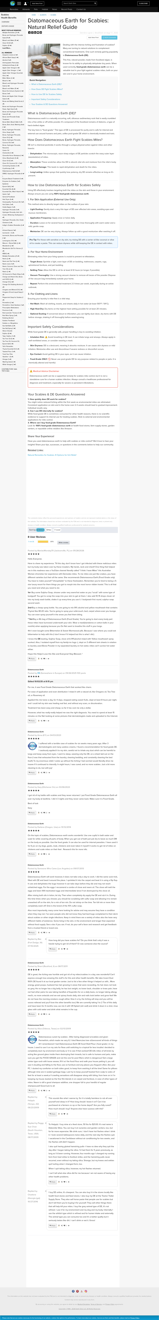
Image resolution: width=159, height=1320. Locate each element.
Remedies (14, 9)
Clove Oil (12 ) (7, 43)
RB (38, 673)
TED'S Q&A (5, 371)
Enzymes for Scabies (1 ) (11, 181)
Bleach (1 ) (6, 81)
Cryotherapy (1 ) (8, 168)
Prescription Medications (10, 308)
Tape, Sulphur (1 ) (8, 336)
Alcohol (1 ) (6, 60)
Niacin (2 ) (6, 271)
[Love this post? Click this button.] (64, 949)
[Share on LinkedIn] (35, 33)
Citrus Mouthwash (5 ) (10, 158)
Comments (110, 37)
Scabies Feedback (8, 320)
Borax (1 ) (6, 94)
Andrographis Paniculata (10, 63)
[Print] (41, 33)
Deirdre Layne (86, 33)
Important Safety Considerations (45, 99)
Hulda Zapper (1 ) (8, 207)
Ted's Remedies (7, 346)
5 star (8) (31, 541)
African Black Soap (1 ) (10, 57)
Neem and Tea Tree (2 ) (10, 261)
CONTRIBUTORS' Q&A (9, 369)
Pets (36, 9)
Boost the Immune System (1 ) (13, 91)
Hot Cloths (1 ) (7, 204)
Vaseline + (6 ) (7, 357)
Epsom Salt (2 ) (8, 186)
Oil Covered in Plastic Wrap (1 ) (13, 274)
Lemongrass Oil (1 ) (9, 241)
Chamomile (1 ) (7, 153)
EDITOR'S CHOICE (8, 26)
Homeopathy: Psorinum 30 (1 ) (13, 202)
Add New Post (37, 3)
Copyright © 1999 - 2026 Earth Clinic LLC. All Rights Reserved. (79, 1309)
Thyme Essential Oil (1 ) (10, 349)
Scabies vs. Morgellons (10, 323)
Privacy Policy (110, 1304)
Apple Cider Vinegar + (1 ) (11, 70)
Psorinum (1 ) (7, 310)
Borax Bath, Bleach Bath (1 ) (12, 122)
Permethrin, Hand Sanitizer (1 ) (13, 305)
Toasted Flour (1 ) (8, 351)
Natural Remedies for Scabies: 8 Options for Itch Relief (52, 455)
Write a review (63, 542)
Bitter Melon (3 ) (8, 78)
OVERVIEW (5, 22)
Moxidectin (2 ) (8, 246)
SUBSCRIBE (143, 3)
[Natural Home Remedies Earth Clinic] (13, 4)
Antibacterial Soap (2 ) (10, 65)
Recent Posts (66, 9)
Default (41, 530)
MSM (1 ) (5, 254)
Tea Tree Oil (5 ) (8, 339)
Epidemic (5, 184)
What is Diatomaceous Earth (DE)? (46, 84)
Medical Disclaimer (84, 1304)
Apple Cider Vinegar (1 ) (11, 68)
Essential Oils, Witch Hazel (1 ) (13, 192)
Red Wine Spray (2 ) (9, 315)
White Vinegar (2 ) (9, 364)
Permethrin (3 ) (8, 302)
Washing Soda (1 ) (8, 362)
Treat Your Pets (7, 354)
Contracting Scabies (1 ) (10, 166)
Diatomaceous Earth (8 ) (11, 171)
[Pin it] (32, 33)
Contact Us (81, 9)
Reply (32, 659)
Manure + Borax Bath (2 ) (11, 243)
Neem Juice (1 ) (8, 264)
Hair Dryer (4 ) (7, 199)
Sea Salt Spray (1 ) (9, 328)
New (49, 530)
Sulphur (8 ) (7, 45)
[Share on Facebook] (29, 33)
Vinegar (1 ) (6, 359)
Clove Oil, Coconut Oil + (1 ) (12, 163)
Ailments (26, 9)
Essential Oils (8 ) (8, 189)
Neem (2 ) (6, 259)
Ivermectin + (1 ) (8, 233)
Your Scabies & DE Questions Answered (49, 104)
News (54, 9)
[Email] (38, 33)
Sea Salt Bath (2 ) (8, 326)
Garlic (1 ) (6, 194)
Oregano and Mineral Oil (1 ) (12, 290)
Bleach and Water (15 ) (10, 40)
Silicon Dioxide (7, 331)
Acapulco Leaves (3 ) (10, 55)
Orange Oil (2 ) (8, 282)
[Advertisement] (73, 485)
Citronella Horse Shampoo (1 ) (13, 155)
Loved (58, 530)
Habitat (45, 9)
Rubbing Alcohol (8, 318)
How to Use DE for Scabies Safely (46, 94)
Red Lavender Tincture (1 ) (11, 313)
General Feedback (8, 197)
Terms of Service (96, 1304)
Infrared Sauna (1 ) (9, 230)
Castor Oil (5, 150)
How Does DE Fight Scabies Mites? (47, 89)
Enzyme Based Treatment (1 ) (12, 179)
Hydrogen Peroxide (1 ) (10, 210)
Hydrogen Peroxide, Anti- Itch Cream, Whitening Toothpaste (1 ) (12, 214)
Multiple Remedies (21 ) (10, 32)
